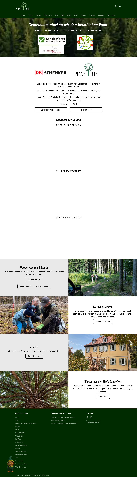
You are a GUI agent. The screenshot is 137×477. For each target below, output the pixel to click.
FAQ (62, 15)
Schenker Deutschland (50, 110)
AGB (16, 458)
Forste (38, 15)
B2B (75, 15)
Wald (69, 15)
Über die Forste (34, 356)
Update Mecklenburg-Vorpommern (34, 286)
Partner (83, 15)
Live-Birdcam (19, 442)
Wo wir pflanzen (20, 433)
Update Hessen (34, 279)
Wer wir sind (19, 436)
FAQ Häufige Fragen (21, 445)
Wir (56, 15)
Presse (92, 15)
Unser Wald (103, 396)
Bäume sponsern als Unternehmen (25, 423)
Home (23, 15)
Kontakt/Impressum (21, 455)
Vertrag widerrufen (93, 422)
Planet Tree (86, 110)
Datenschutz (19, 461)
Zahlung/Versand (20, 451)
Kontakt (101, 15)
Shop (30, 15)
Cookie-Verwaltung (21, 464)
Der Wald (18, 439)
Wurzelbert (112, 15)
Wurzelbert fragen (20, 467)
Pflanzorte (48, 15)
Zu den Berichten (102, 322)
